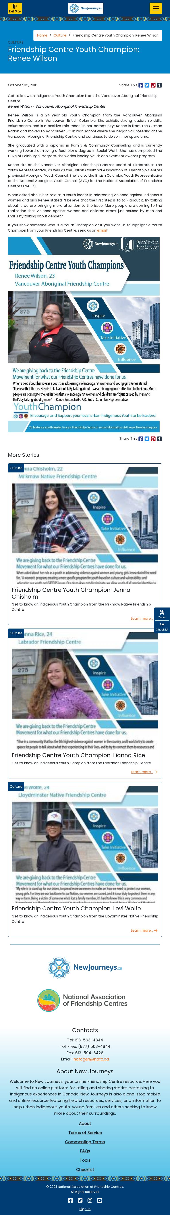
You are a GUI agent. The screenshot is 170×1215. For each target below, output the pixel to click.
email (102, 230)
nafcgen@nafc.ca (91, 1059)
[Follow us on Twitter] (80, 1200)
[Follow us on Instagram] (90, 1200)
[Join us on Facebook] (70, 1200)
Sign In (85, 1208)
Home (42, 35)
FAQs (85, 1151)
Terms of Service (85, 1132)
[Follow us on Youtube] (99, 1200)
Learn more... (142, 618)
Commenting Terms (85, 1142)
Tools (85, 1160)
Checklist (85, 1169)
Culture (60, 35)
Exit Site (15, 11)
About (85, 1123)
